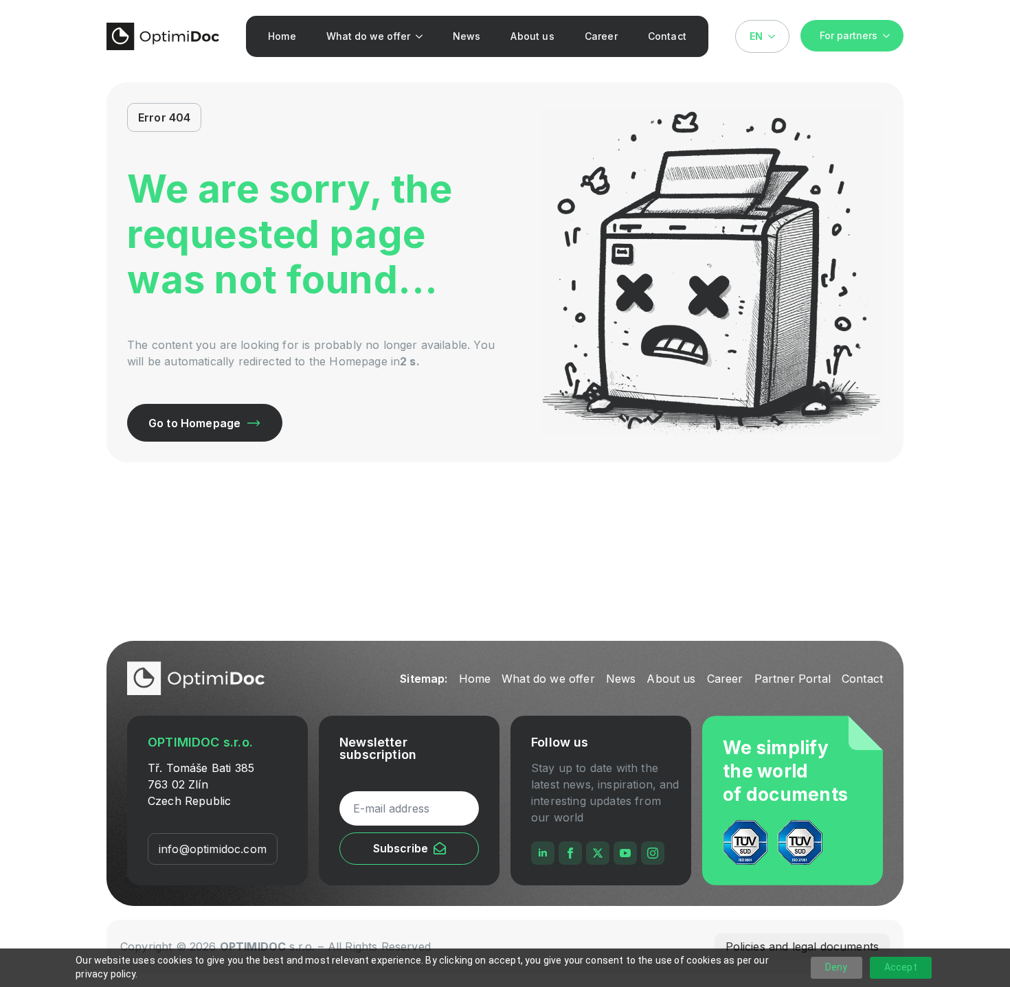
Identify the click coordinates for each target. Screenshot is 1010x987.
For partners (848, 35)
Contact (667, 36)
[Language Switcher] (776, 36)
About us (532, 36)
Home (282, 36)
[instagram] (652, 853)
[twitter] (597, 853)
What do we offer (368, 36)
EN (756, 36)
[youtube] (625, 853)
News (467, 36)
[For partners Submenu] (890, 36)
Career (601, 36)
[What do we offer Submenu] (422, 36)
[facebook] (570, 853)
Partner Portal (792, 678)
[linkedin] (542, 853)
